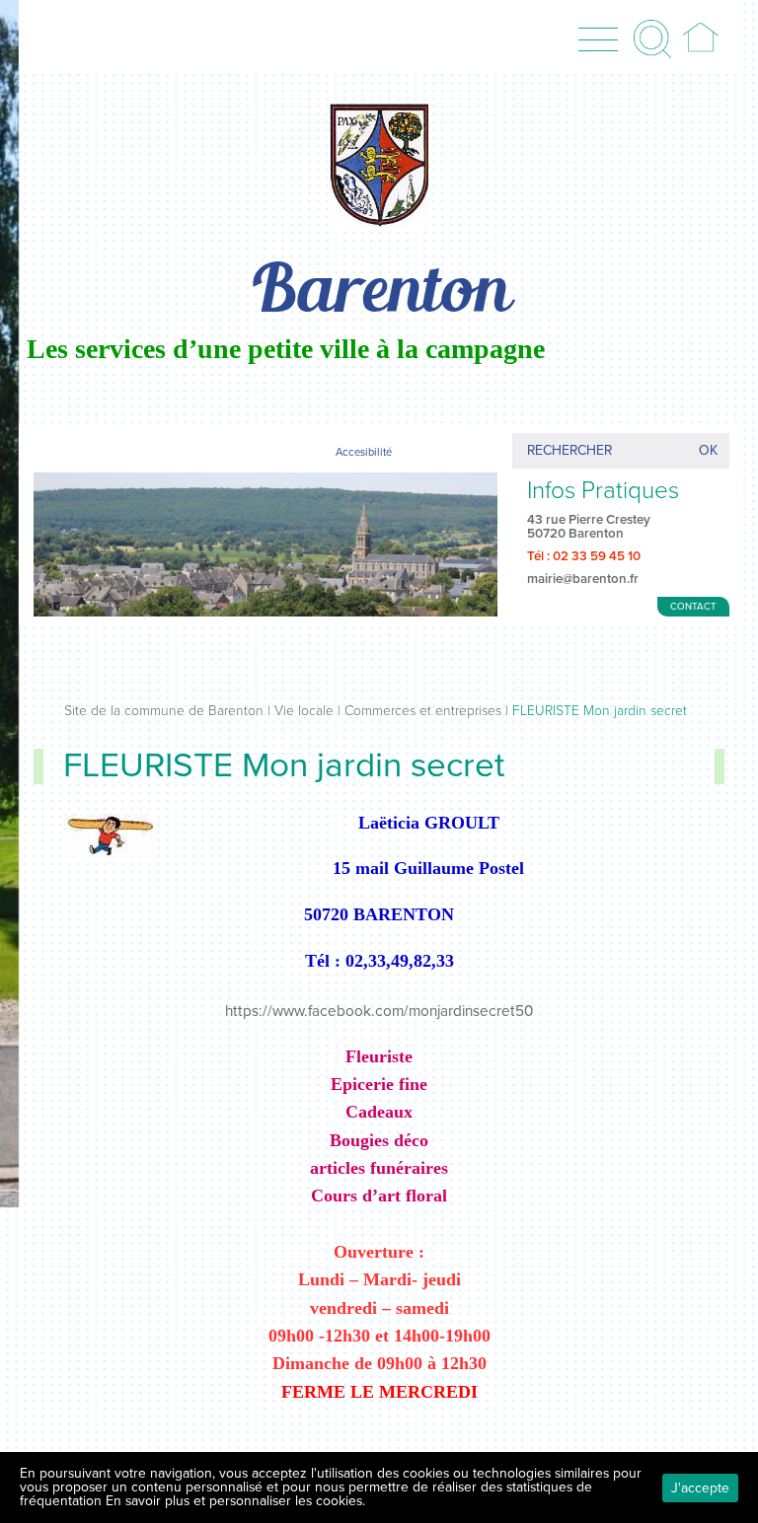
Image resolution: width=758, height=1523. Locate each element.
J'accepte (700, 1488)
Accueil (700, 38)
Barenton (379, 293)
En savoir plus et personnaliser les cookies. (235, 1500)
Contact (693, 607)
